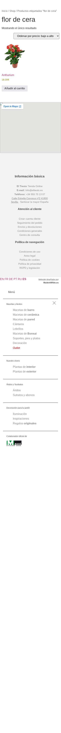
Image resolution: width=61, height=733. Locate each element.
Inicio (4, 11)
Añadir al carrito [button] (14, 88)
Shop (12, 11)
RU (20, 279)
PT (15, 279)
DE (11, 279)
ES (24, 279)
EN (2, 279)
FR (6, 279)
